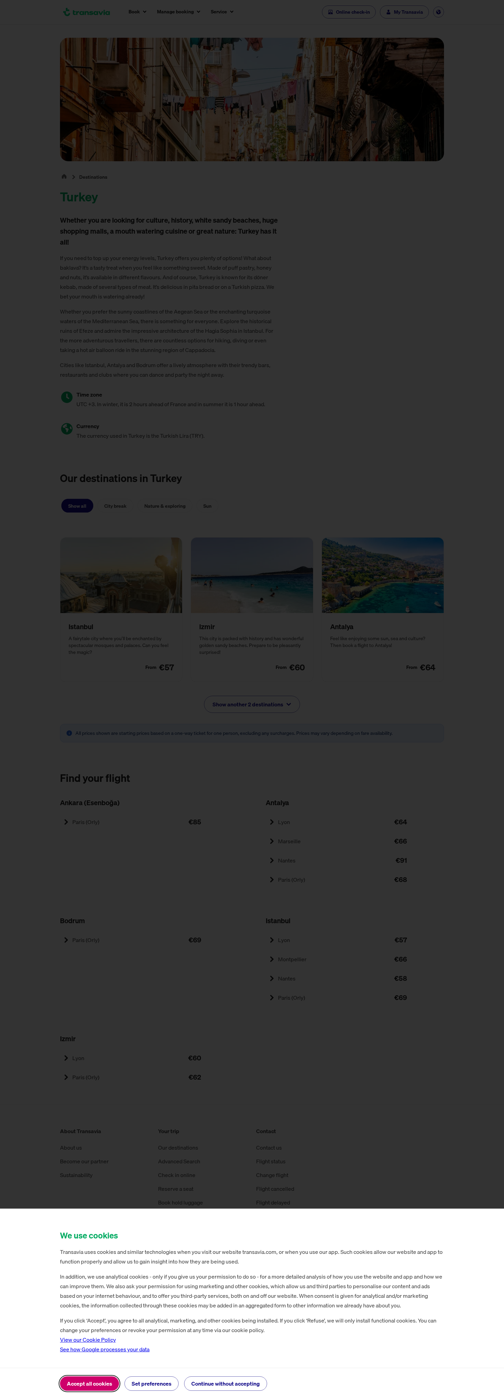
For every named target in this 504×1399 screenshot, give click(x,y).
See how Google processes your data (104, 1349)
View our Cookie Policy (88, 1339)
